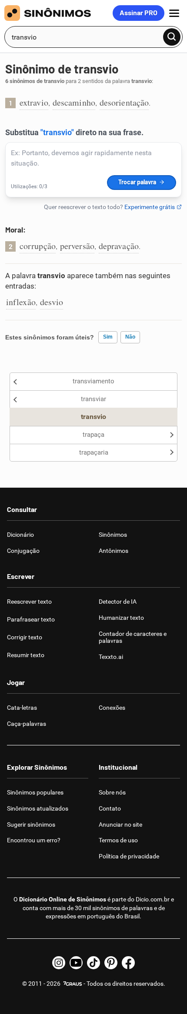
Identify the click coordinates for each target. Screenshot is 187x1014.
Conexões (112, 707)
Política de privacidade (129, 856)
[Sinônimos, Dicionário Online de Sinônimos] (58, 13)
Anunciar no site (120, 824)
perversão (77, 246)
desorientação (124, 102)
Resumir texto (25, 655)
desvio (51, 302)
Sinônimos (113, 534)
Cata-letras (22, 707)
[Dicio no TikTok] (93, 962)
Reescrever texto (29, 601)
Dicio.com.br (153, 899)
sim (108, 337)
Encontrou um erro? (33, 840)
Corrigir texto (24, 637)
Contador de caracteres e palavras (133, 637)
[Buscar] (171, 37)
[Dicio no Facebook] (128, 962)
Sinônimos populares (35, 792)
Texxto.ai (111, 656)
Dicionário (20, 534)
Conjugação (23, 550)
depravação (119, 246)
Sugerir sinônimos (31, 824)
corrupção (38, 246)
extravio (34, 102)
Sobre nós (112, 792)
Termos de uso (118, 840)
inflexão (21, 302)
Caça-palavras (26, 723)
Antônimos (113, 550)
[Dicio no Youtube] (76, 962)
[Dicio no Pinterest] (110, 962)
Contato (110, 808)
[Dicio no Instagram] (58, 962)
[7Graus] (72, 983)
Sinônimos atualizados (37, 808)
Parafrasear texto (31, 619)
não (130, 337)
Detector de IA (118, 601)
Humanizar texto (121, 617)
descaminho (74, 102)
